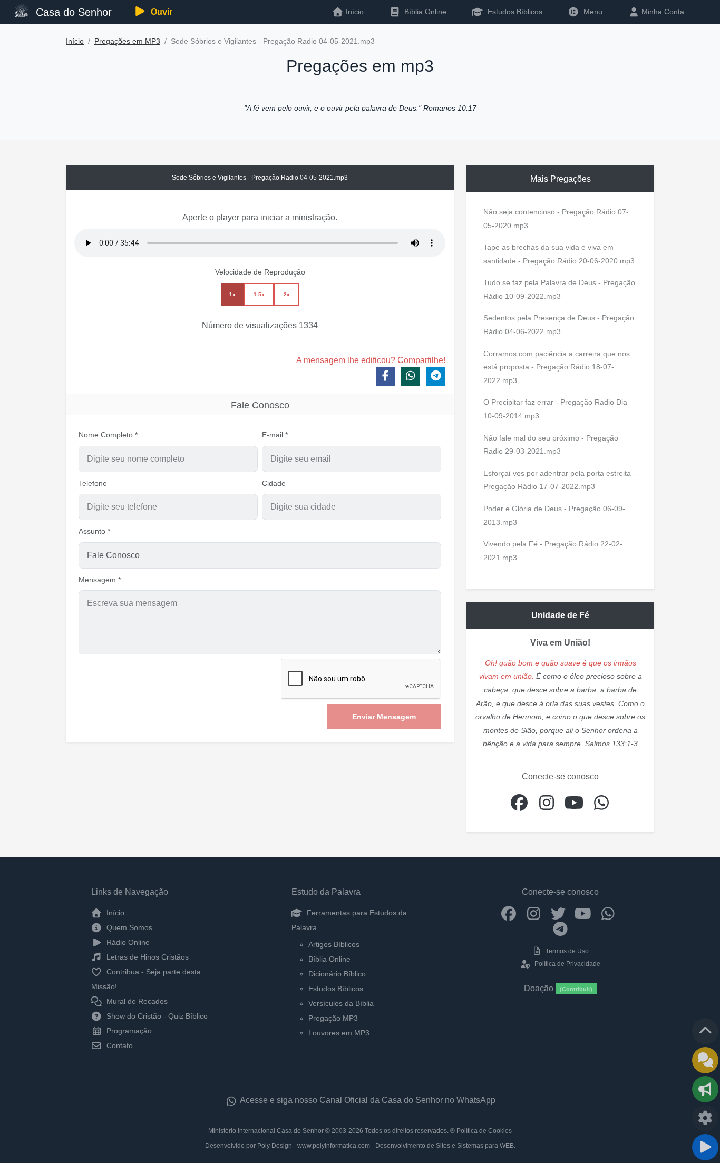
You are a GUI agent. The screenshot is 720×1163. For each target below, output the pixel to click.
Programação (128, 1031)
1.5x (259, 294)
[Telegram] (560, 928)
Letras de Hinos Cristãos (146, 957)
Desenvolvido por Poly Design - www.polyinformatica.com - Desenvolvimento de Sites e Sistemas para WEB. (360, 1145)
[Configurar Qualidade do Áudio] (705, 1118)
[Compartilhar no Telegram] (435, 376)
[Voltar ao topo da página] (705, 1031)
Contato (118, 1045)
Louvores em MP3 (338, 1033)
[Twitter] (558, 912)
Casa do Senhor (72, 12)
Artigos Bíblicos (333, 944)
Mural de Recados (136, 1001)
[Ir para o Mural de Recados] (705, 1060)
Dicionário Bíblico (337, 974)
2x (287, 294)
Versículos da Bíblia (341, 1003)
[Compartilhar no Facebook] (385, 376)
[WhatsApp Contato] (608, 912)
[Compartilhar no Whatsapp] (410, 376)
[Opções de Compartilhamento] (705, 1089)
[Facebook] (509, 912)
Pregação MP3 (333, 1018)
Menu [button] (590, 11)
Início (75, 41)
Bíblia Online (424, 11)
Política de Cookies (484, 1131)
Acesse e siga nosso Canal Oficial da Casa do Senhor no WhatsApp (366, 1100)
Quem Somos (128, 927)
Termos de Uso (566, 951)
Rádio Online (127, 942)
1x (232, 294)
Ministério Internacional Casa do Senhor (266, 1131)
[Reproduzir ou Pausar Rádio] (705, 1147)
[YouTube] (583, 912)
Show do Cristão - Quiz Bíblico (156, 1016)
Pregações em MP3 (127, 41)
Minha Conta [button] (661, 11)
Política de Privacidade (566, 963)
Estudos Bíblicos (513, 11)
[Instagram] (533, 912)
